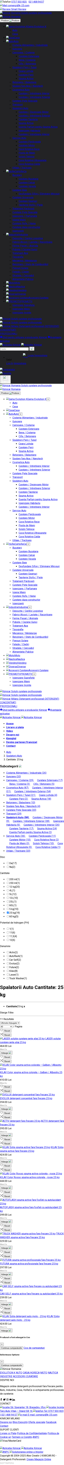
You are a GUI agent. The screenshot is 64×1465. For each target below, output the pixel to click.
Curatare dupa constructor (26, 227)
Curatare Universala (22, 197)
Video (9, 731)
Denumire (5, 946)
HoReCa (22, 171)
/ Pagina (17, 1026)
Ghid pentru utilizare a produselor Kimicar (24, 337)
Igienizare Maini (21, 308)
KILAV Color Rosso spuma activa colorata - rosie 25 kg (29, 1177)
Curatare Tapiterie (28, 119)
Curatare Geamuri (28, 201)
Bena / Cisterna (27, 60)
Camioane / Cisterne (23, 52)
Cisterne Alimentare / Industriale (30, 45)
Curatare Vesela (27, 186)
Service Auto (19, 138)
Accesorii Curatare (38, 297)
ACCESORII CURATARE (25, 1376)
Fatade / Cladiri (20, 271)
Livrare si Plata (8, 1433)
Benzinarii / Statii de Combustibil (30, 264)
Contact (11, 745)
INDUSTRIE (6, 1376)
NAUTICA (53, 1372)
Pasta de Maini (27, 152)
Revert (7, 1031)
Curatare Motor (27, 145)
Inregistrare (20, 363)
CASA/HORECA (31, 1372)
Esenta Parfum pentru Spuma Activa (38, 126)
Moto (17, 282)
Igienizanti (18, 230)
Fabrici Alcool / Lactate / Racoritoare (32, 242)
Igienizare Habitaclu (29, 130)
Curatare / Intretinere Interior (34, 93)
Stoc (2, 857)
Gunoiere (17, 48)
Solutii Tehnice (26, 156)
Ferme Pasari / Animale (25, 245)
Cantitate (5, 873)
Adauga (5, 1053)
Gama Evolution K (36, 26)
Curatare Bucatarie (28, 178)
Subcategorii (9, 766)
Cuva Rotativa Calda (29, 164)
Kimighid (11, 738)
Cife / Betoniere (27, 63)
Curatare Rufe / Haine (24, 223)
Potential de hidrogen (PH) (14, 922)
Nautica (21, 286)
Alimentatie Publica (22, 279)
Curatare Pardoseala (30, 141)
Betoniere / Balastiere (24, 82)
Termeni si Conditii (22, 1437)
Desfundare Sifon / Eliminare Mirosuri (39, 193)
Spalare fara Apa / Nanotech (27, 86)
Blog (15, 1422)
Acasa (10, 723)
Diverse (21, 294)
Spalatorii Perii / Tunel (24, 67)
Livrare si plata (15, 727)
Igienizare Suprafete (23, 305)
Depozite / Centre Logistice (27, 238)
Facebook (51, 1422)
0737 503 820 (19, 1)
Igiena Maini (19, 219)
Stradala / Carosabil (23, 275)
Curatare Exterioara (29, 56)
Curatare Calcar (27, 182)
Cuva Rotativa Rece (29, 149)
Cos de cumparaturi (34, 1347)
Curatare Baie (19, 190)
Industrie (23, 234)
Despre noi (12, 734)
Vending (22, 290)
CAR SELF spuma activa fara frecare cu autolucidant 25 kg (31, 1293)
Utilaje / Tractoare (22, 167)
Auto (14, 30)
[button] (35, 355)
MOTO (43, 1372)
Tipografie (17, 256)
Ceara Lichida (26, 71)
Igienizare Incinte (21, 312)
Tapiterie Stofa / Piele (31, 204)
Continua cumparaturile (11, 1348)
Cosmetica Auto (21, 89)
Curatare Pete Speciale (24, 100)
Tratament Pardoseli (23, 208)
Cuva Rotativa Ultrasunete (32, 160)
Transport (17, 104)
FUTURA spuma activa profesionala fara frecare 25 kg (29, 1263)
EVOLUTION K (7, 1372)
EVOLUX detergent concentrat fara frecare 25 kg (26, 1098)
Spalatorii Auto (20, 108)
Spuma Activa (26, 78)
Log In (9, 363)
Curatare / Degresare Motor (34, 112)
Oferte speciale (36, 1422)
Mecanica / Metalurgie (24, 260)
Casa (15, 34)
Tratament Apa (20, 253)
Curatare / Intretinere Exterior (34, 97)
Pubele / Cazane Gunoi (24, 249)
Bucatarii (17, 175)
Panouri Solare (20, 268)
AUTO (19, 1372)
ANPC (36, 1437)
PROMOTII (26, 301)
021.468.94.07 (36, 1)
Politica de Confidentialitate (32, 1433)
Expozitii (23, 1422)
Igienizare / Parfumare (24, 216)
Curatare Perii (26, 74)
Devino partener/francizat (21, 742)
